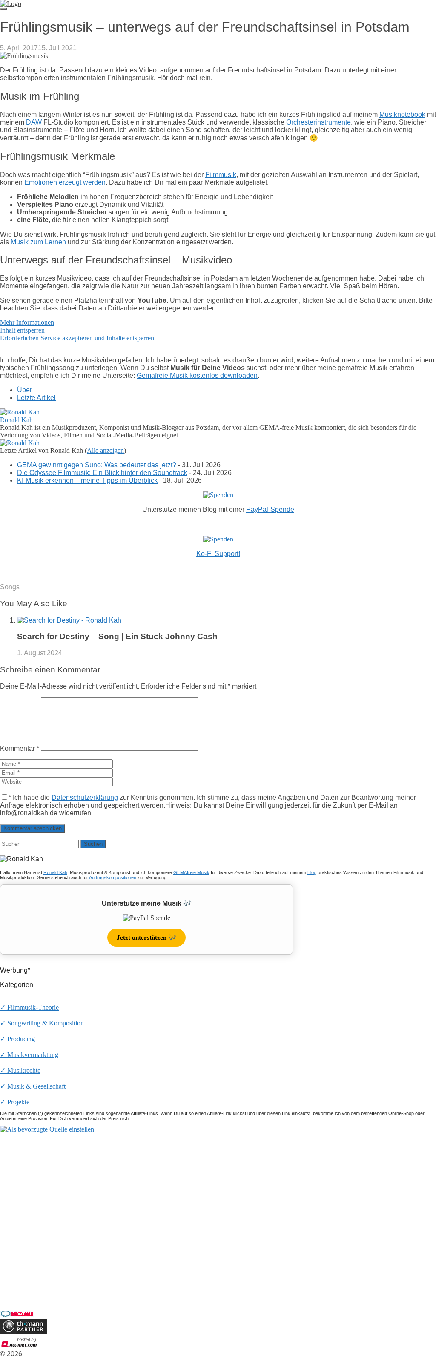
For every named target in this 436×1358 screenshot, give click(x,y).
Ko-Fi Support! (218, 553)
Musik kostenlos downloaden (39, 1210)
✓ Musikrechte (20, 1070)
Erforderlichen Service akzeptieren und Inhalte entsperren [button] (77, 338)
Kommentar (19, 748)
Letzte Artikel (36, 397)
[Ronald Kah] (20, 412)
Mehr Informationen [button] (27, 322)
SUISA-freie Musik (26, 1225)
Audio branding (21, 1270)
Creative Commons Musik (35, 1233)
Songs (10, 587)
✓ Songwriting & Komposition (42, 1023)
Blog (311, 872)
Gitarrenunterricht (24, 1285)
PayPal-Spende (270, 509)
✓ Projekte (14, 1102)
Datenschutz (16, 1181)
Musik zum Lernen (38, 242)
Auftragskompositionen (112, 877)
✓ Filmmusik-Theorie (29, 1007)
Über (24, 390)
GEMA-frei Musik (25, 1195)
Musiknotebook (402, 114)
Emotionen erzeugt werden (65, 182)
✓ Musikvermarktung (29, 1054)
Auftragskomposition (28, 1262)
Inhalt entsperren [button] (22, 330)
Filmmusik (220, 174)
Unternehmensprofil (27, 1166)
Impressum (14, 1173)
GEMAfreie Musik (191, 872)
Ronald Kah (16, 419)
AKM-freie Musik (24, 1218)
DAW (34, 122)
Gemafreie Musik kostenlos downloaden (197, 375)
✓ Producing (17, 1038)
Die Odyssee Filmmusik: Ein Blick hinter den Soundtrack (102, 472)
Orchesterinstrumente (318, 122)
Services (11, 1247)
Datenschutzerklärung (85, 797)
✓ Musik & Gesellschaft (33, 1086)
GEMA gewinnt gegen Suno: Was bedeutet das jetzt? (96, 465)
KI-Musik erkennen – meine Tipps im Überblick (87, 480)
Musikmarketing (22, 1277)
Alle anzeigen (105, 450)
